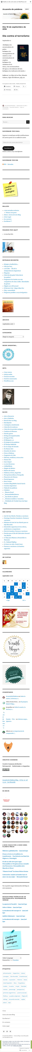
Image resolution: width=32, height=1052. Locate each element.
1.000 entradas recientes (11, 210)
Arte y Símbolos (9, 418)
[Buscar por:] (14, 122)
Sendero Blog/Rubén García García (14, 483)
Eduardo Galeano (14, 107)
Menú (27, 9)
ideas (25, 979)
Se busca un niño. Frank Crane (13, 544)
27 (8, 597)
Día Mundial (14, 976)
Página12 (24, 996)
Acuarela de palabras (12, 9)
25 (27, 594)
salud (4, 1002)
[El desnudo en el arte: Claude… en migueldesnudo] (4, 562)
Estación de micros (10, 451)
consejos (6, 976)
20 (8, 594)
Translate (16, 960)
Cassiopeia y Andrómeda (11, 425)
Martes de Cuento (9, 470)
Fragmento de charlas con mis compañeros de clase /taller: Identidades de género (16, 282)
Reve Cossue (8, 481)
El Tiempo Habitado (10, 444)
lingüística (21, 983)
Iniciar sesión (8, 374)
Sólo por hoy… (8, 266)
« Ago (8, 600)
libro (15, 983)
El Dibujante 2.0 (9, 440)
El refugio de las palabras (11, 442)
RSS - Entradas (8, 164)
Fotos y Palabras (9, 453)
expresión (12, 979)
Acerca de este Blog (8, 1014)
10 (23, 587)
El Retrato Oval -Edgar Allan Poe (14, 288)
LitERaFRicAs (8, 466)
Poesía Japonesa (9, 479)
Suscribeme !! (8, 148)
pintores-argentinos (9, 993)
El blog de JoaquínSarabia (12, 436)
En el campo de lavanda (11, 446)
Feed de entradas (9, 376)
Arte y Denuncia (9, 416)
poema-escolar (22, 993)
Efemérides (5, 107)
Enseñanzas (23, 976)
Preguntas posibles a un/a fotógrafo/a (15, 292)
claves (23, 973)
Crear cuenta (8, 372)
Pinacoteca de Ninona (10, 477)
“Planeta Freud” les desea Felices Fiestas (15, 871)
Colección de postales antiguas (13, 429)
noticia (5, 989)
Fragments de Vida (10, 455)
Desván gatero (8, 433)
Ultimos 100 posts (11, 212)
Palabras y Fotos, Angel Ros (12, 472)
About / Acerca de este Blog (12, 215)
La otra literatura (9, 464)
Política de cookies (17, 1045)
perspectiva (20, 989)
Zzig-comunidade (9, 290)
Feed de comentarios (10, 379)
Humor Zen (7, 459)
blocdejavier (7, 422)
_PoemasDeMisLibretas (11, 494)
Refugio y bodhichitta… (11, 264)
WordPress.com (9, 381)
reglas (23, 999)
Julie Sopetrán (7, 983)
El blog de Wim (8, 438)
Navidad (23, 986)
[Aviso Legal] (10, 1031)
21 (12, 594)
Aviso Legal (7, 217)
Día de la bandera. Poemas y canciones (15, 531)
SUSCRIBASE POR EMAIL (11, 131)
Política (5, 996)
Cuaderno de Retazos (10, 431)
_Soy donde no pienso (11, 496)
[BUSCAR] (28, 122)
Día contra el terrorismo (15, 36)
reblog (5, 999)
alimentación (7, 973)
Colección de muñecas (11, 427)
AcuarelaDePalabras (10, 105)
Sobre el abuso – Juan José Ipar (12, 907)
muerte (11, 986)
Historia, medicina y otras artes (13, 457)
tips (9, 1002)
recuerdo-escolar (14, 999)
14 (12, 590)
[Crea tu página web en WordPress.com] (16, 1)
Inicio (4, 1011)
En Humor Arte (8, 449)
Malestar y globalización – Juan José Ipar (15, 851)
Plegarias (7, 273)
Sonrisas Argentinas (10, 486)
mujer (17, 986)
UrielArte (7, 490)
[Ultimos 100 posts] (7, 1031)
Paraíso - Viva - (11, 719)
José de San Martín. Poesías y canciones (16, 516)
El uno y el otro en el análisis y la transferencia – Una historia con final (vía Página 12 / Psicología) (15, 856)
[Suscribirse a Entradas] (3, 164)
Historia (19, 979)
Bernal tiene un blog (10, 420)
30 (20, 597)
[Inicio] (3, 1031)
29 (16, 597)
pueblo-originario (14, 996)
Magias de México (9, 468)
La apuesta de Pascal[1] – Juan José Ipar (14, 904)
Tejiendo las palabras (10, 488)
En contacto (7, 219)
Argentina (16, 973)
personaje (12, 989)
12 (4, 590)
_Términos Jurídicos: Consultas (14, 499)
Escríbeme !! (8, 221)
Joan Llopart (8, 462)
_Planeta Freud (9, 492)
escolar (5, 979)
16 (20, 590)
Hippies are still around (11, 286)
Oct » (24, 600)
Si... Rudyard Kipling (10, 542)
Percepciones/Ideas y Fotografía (14, 475)
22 (16, 594)
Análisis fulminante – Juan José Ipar (13, 916)
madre (5, 986)
